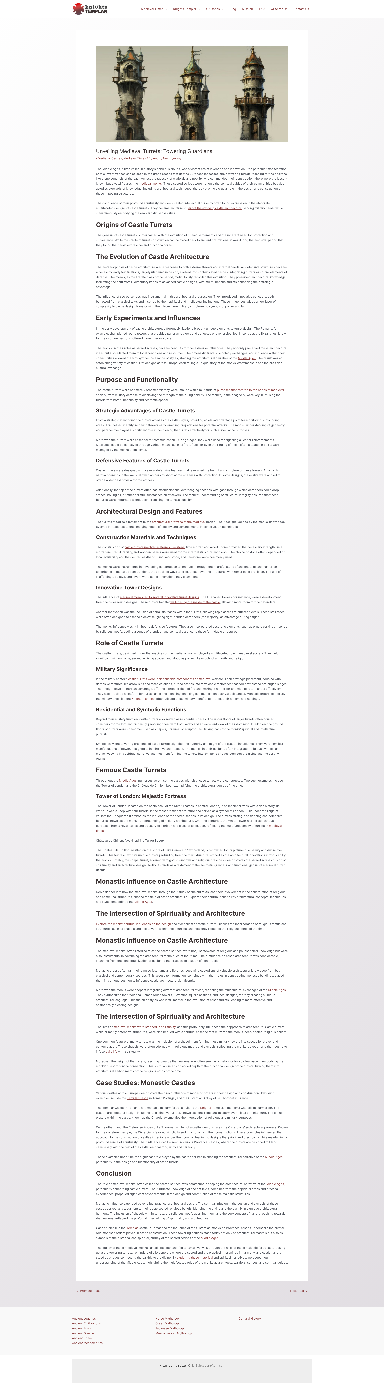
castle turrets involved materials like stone (155, 547)
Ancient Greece (83, 1333)
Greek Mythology (167, 1323)
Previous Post (88, 1291)
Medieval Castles (110, 158)
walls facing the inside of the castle (195, 602)
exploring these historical (195, 1257)
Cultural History (250, 1318)
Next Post (299, 1291)
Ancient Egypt (82, 1328)
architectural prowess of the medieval (178, 522)
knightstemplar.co (207, 1366)
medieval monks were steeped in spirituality (144, 1027)
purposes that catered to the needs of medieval (250, 390)
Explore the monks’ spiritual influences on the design (133, 924)
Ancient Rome (82, 1338)
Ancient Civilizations (86, 1323)
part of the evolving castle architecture (214, 208)
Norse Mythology (167, 1318)
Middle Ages (247, 358)
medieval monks (150, 183)
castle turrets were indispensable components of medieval (169, 679)
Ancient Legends (84, 1318)
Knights (205, 1108)
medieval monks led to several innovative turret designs (159, 597)
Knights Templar (143, 699)
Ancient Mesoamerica (87, 1343)
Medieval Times (135, 158)
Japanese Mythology (170, 1328)
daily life (111, 1051)
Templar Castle (137, 1098)
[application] (165, 9)
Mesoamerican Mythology (173, 1333)
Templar (132, 1228)
